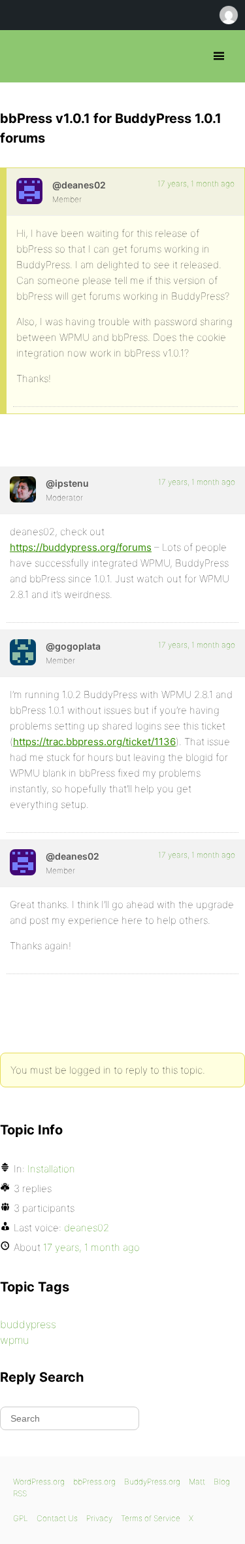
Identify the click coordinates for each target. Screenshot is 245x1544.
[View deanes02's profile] (29, 191)
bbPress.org (21, 56)
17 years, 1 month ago (196, 183)
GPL (20, 1518)
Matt (197, 1481)
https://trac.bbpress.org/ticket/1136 (94, 741)
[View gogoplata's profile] (23, 652)
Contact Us (57, 1518)
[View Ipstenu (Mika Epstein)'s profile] (23, 489)
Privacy (99, 1518)
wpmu (14, 1339)
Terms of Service (150, 1518)
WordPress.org (39, 1481)
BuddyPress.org (152, 1481)
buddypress (28, 1324)
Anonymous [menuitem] (228, 15)
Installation (51, 1169)
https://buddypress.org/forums (81, 547)
